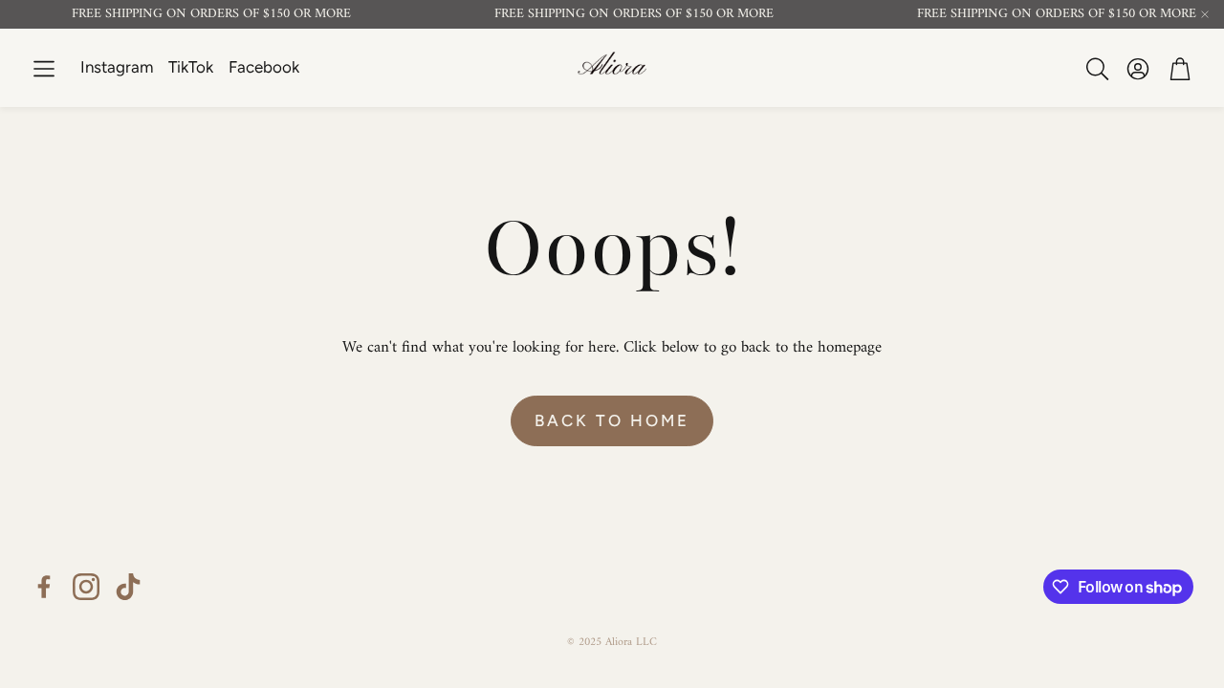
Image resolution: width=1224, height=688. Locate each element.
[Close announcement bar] (1205, 14)
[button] (44, 69)
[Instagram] (86, 586)
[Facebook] (44, 586)
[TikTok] (128, 586)
